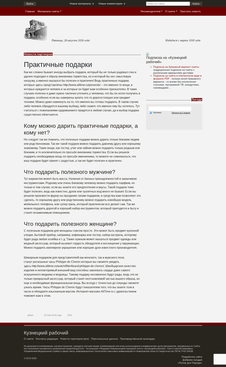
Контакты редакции (47, 338)
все (86, 338)
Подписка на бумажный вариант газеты (176, 66)
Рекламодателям (150, 11)
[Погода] (155, 112)
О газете (170, 11)
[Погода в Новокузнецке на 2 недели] (181, 112)
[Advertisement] (174, 152)
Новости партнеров (71, 338)
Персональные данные (104, 338)
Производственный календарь (137, 338)
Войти (29, 3)
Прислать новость (190, 11)
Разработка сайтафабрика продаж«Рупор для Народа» (190, 359)
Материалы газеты (48, 11)
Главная (30, 11)
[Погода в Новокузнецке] (170, 108)
